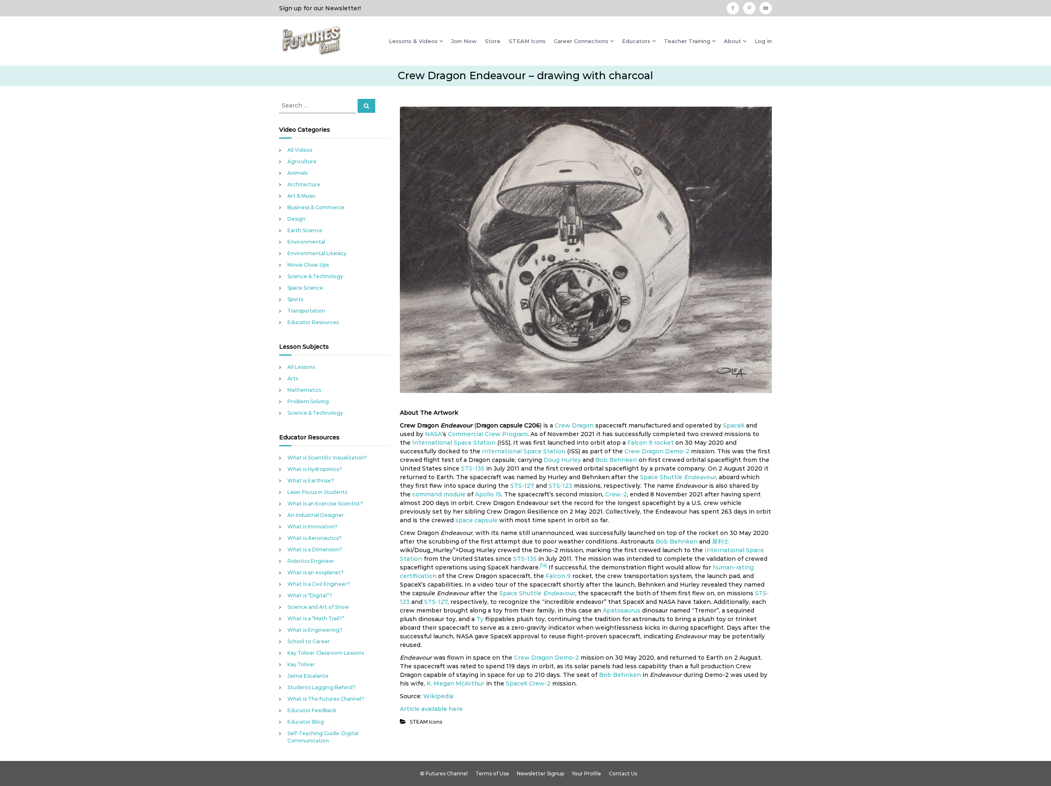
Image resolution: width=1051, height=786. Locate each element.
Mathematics (304, 390)
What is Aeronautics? (314, 538)
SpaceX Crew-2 (528, 683)
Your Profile (586, 773)
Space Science (305, 288)
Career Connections (581, 41)
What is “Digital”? (309, 595)
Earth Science (304, 230)
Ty (480, 619)
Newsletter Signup (540, 773)
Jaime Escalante (307, 676)
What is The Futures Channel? (325, 699)
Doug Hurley (562, 460)
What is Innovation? (312, 526)
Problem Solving (308, 401)
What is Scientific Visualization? (327, 458)
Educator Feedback (311, 710)
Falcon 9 (639, 442)
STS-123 (560, 485)
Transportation (306, 311)
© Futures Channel (444, 773)
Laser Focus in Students (317, 492)
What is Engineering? (314, 630)
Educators (636, 41)
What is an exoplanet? (315, 572)
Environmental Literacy (317, 253)
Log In (763, 41)
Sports (295, 299)
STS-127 (522, 485)
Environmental (306, 242)
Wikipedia (438, 696)
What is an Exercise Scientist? (325, 503)
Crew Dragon (574, 425)
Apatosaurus (621, 610)
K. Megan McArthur (455, 683)
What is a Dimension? (314, 549)
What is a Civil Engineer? (318, 584)
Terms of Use (492, 773)
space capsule (476, 520)
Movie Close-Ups (308, 265)
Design (296, 219)
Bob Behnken (616, 460)
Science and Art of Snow (318, 607)
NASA (433, 434)
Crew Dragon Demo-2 (656, 451)
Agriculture (302, 161)
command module (439, 494)
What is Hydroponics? (314, 469)
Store (492, 41)
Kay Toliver (301, 664)
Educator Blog (305, 722)
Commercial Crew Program (488, 434)
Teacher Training (687, 41)
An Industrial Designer (315, 515)
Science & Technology (315, 276)
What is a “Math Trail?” (315, 618)
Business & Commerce (315, 207)
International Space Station (454, 442)
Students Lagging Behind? (321, 687)
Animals (297, 173)
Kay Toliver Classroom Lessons (325, 653)
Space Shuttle (661, 477)
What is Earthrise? (310, 481)
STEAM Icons (527, 41)
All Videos (299, 150)
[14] (543, 565)
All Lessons (301, 367)
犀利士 (720, 541)
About (732, 41)
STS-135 (472, 468)
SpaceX (733, 425)
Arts (292, 378)
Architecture (303, 184)
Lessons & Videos (413, 41)
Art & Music (301, 196)
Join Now (464, 41)
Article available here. (432, 709)
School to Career (308, 641)
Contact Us (623, 773)
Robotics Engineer (310, 561)
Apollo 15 (488, 494)
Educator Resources (313, 322)
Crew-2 (616, 494)
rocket (664, 442)
